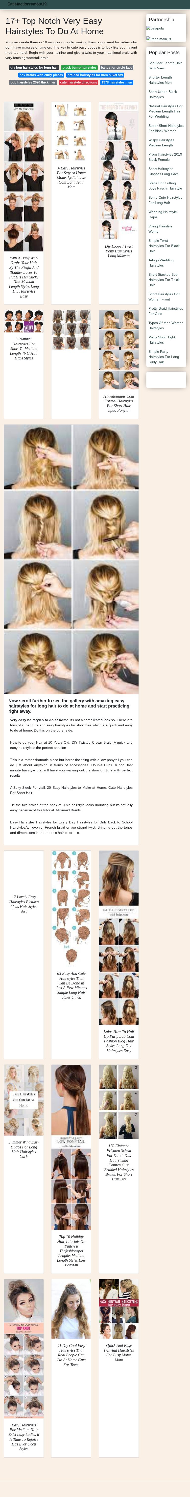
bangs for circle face (116, 67)
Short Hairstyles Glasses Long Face (163, 171)
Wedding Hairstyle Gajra (162, 214)
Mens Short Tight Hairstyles (161, 339)
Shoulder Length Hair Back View (165, 65)
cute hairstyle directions (78, 82)
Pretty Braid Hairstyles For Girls (165, 311)
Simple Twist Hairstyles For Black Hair (164, 246)
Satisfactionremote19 (27, 4)
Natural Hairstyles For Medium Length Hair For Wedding (165, 111)
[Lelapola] (155, 28)
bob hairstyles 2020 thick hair (32, 82)
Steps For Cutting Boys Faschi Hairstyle (165, 185)
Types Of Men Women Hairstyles (166, 325)
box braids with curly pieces (41, 75)
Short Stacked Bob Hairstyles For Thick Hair (164, 279)
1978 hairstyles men (117, 82)
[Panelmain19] (158, 39)
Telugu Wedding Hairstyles (161, 262)
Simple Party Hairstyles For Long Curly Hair (163, 357)
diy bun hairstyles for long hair (34, 67)
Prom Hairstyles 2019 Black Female (165, 157)
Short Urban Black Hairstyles (162, 94)
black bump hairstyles (79, 67)
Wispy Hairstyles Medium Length (161, 142)
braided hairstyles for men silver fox (95, 75)
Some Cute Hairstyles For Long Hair (165, 200)
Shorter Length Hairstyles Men (160, 79)
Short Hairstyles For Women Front (164, 296)
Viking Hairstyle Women (160, 228)
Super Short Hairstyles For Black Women (166, 128)
